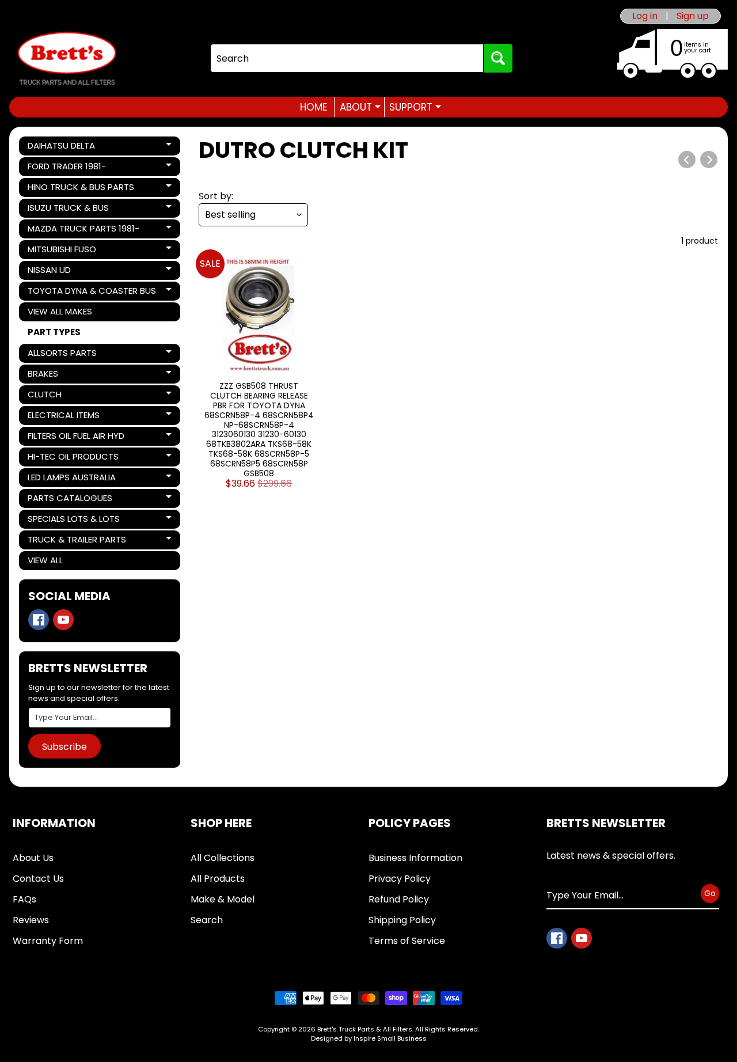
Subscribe (64, 746)
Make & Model (222, 899)
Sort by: (216, 196)
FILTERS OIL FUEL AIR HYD (75, 438)
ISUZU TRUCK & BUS (68, 210)
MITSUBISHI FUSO (67, 251)
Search (207, 920)
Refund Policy (398, 899)
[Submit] (498, 58)
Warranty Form (48, 940)
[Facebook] (38, 619)
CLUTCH (67, 396)
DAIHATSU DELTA (67, 147)
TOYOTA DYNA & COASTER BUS (91, 293)
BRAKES (67, 375)
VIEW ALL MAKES (60, 311)
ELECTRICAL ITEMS (67, 417)
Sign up (693, 16)
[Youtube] (63, 619)
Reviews (31, 920)
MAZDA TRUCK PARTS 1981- (83, 230)
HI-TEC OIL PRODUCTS (73, 458)
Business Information (415, 857)
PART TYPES (54, 332)
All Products (218, 878)
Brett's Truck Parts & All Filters (364, 1029)
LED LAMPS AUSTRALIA (71, 479)
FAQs (24, 899)
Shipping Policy (402, 920)
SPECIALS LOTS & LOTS (73, 521)
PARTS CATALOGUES (69, 500)
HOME (313, 107)
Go (710, 893)
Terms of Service (406, 940)
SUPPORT (415, 107)
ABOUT (360, 107)
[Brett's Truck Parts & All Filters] (66, 58)
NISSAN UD (67, 272)
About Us (33, 857)
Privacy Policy (399, 878)
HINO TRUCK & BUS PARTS (80, 189)
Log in (645, 16)
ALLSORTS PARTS (67, 355)
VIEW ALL (45, 560)
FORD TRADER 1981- (67, 168)
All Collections (222, 857)
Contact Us (38, 878)
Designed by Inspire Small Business (369, 1038)
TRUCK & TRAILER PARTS (76, 541)
